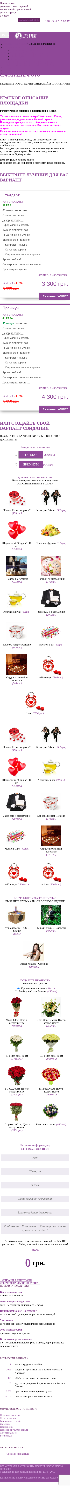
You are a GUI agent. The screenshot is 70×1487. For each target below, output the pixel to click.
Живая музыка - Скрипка (34, 963)
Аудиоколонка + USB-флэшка (17, 929)
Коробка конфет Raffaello (17, 644)
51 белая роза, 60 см (17, 1055)
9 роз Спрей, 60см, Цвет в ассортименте (51, 1021)
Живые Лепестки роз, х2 (17, 510)
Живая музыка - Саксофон (51, 928)
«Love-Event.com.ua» (23, 1468)
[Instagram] (40, 26)
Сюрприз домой (8, 1432)
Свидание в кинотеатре (17, 1280)
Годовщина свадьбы (10, 1421)
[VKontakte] (35, 26)
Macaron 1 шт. (46, 644)
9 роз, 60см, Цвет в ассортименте (16, 1021)
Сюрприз (5, 1424)
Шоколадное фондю (17, 578)
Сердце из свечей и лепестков (17, 679)
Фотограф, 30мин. (46, 510)
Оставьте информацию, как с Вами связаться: (35, 1146)
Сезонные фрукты (46, 543)
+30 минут (45, 677)
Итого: (35, 1250)
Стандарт (30, 454)
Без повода (6, 1435)
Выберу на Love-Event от (33, 991)
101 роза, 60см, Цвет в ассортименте (51, 1090)
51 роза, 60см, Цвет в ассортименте (17, 1090)
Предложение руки (10, 1415)
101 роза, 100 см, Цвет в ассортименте (17, 1126)
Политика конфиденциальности (18, 1480)
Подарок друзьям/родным (14, 1429)
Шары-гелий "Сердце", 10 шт (16, 544)
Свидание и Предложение (25, 50)
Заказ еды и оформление (51, 611)
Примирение (7, 1427)
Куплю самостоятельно (34, 988)
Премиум (31, 464)
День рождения (8, 1418)
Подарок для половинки (51, 578)
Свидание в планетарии (35, 447)
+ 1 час (28, 713)
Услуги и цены (13, 47)
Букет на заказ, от (46, 1124)
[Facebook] (29, 26)
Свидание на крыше (18, 1453)
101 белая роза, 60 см (51, 1055)
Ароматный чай (12, 611)
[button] (29, 20)
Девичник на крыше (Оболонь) (19, 1283)
